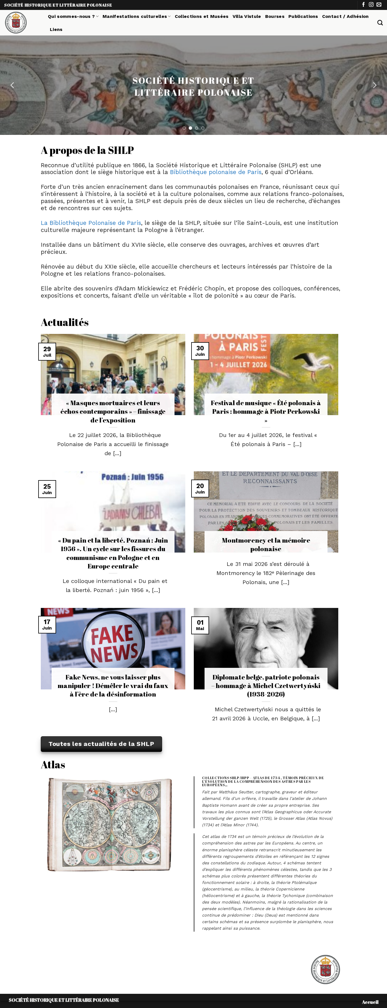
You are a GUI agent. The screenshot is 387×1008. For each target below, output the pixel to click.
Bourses (274, 16)
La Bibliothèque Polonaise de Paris (91, 222)
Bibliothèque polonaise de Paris (215, 172)
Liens (56, 29)
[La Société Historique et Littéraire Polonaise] (21, 22)
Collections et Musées (202, 16)
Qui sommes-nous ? (71, 16)
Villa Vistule (247, 16)
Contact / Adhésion (345, 16)
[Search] (380, 22)
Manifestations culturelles (135, 16)
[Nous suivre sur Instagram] (371, 5)
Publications (303, 16)
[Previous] (13, 85)
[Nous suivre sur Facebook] (363, 5)
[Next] (374, 85)
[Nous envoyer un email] (379, 5)
